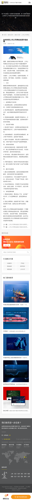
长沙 (15, 476)
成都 (12, 476)
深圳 (25, 473)
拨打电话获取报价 (22, 497)
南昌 (29, 473)
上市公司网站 (25, 34)
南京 (22, 473)
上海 (12, 473)
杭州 (19, 473)
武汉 (19, 476)
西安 (22, 476)
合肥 (29, 476)
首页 (5, 34)
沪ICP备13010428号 (19, 486)
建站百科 (10, 34)
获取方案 (7, 245)
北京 (15, 473)
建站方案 (17, 34)
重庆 (25, 476)
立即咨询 (6, 435)
